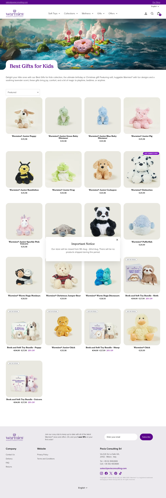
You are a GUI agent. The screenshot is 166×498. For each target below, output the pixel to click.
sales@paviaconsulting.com (17, 2)
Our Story (156, 2)
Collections (69, 13)
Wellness (86, 13)
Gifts (99, 13)
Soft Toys (52, 13)
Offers (112, 13)
